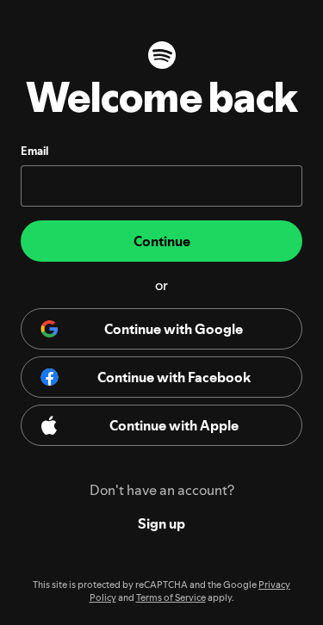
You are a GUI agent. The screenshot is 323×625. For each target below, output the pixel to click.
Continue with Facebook (174, 377)
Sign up (161, 523)
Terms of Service (171, 597)
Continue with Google (173, 328)
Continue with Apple (174, 425)
